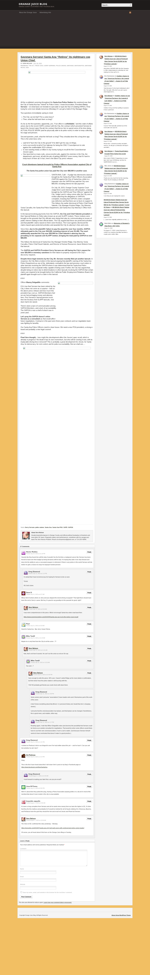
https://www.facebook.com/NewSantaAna (34, 767)
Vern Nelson (27, 63)
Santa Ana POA (79, 65)
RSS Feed (130, 12)
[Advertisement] (75, 32)
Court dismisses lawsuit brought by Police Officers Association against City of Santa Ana (56, 165)
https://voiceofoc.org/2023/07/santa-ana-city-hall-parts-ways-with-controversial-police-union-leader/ (52, 828)
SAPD (65, 527)
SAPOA (70, 527)
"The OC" (31, 65)
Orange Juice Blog (33, 4)
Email (22, 876)
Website (22, 884)
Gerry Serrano (49, 65)
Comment (23, 848)
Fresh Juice (39, 65)
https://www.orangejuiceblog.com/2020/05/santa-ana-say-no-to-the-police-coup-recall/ (51, 617)
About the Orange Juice (28, 12)
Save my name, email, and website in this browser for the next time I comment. (47, 892)
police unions (61, 65)
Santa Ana (70, 65)
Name (22, 869)
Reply (89, 552)
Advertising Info (45, 12)
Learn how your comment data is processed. (58, 902)
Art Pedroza (30, 755)
